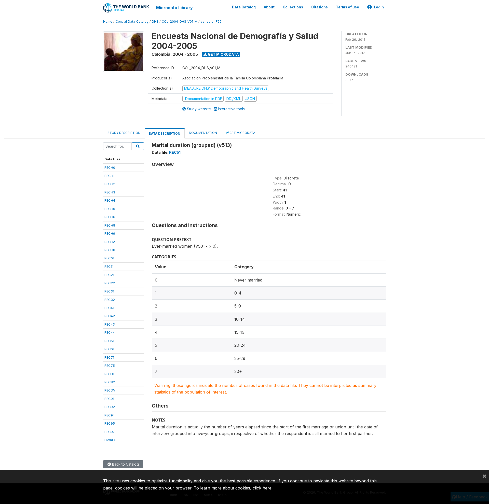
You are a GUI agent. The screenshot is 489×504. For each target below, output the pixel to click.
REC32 (109, 300)
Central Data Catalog (132, 21)
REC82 (109, 382)
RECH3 (109, 192)
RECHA (109, 242)
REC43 (109, 324)
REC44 (109, 332)
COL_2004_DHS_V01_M (179, 21)
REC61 (109, 349)
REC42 (109, 316)
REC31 (109, 291)
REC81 (109, 374)
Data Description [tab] (164, 133)
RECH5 (109, 209)
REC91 (109, 399)
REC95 (109, 423)
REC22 (109, 283)
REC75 (109, 365)
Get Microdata (223, 54)
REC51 (109, 341)
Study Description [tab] (123, 133)
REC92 (109, 407)
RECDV (109, 390)
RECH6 (109, 217)
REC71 (109, 357)
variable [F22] (212, 21)
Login (379, 7)
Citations (319, 7)
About (269, 7)
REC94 (109, 415)
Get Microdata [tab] (242, 133)
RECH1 (109, 176)
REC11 (108, 266)
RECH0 (109, 167)
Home (107, 21)
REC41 (109, 308)
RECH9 (109, 233)
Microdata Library (174, 7)
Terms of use (347, 7)
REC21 (109, 275)
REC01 (109, 258)
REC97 (109, 432)
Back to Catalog (125, 464)
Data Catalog (244, 7)
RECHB (109, 250)
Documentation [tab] (203, 133)
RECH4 (109, 200)
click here (262, 488)
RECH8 (109, 225)
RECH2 (109, 184)
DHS (155, 21)
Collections (293, 7)
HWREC (110, 440)
